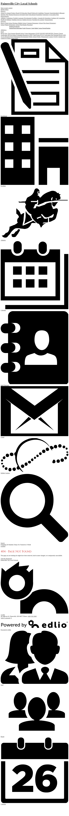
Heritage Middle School (19, 23)
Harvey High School (6, 23)
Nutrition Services (17, 20)
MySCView (4, 33)
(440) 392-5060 (32, 616)
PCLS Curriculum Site (46, 35)
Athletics (3, 18)
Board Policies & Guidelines (36, 13)
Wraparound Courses (47, 37)
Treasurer (47, 13)
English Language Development (22, 18)
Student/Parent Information (15, 28)
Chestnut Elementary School (35, 23)
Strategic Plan (5, 14)
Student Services (27, 20)
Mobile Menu (4, 9)
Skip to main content (6, 8)
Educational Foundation (35, 14)
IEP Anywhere (12, 35)
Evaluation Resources (22, 35)
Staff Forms (36, 35)
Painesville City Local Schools (19, 3)
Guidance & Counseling (58, 18)
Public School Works (35, 37)
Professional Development (20, 37)
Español (3, 546)
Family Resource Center (28, 28)
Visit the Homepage (6, 558)
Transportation (49, 20)
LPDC (31, 35)
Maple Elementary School (12, 25)
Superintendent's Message (57, 13)
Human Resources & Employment (18, 14)
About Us (3, 13)
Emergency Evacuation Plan (51, 14)
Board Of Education (21, 13)
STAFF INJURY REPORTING (44, 33)
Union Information (29, 33)
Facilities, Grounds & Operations (41, 18)
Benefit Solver (20, 33)
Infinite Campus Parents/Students (42, 28)
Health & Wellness (6, 20)
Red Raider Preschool (26, 25)
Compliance (9, 18)
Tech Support (12, 33)
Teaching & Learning (38, 20)
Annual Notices (11, 13)
